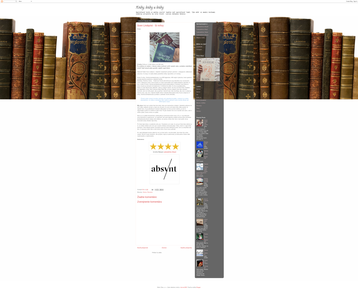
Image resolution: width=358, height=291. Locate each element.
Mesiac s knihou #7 (206, 252)
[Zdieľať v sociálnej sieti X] (159, 190)
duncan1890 (183, 287)
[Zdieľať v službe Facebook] (161, 190)
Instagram (199, 49)
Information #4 (206, 221)
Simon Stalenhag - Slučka (206, 122)
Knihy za (198, 97)
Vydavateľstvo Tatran (202, 32)
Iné (197, 94)
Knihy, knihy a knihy (150, 8)
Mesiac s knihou (200, 103)
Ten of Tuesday (206, 200)
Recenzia (149, 192)
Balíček (198, 89)
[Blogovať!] (157, 190)
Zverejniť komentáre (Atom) (169, 252)
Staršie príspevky (186, 248)
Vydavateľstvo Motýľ (202, 29)
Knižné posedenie (201, 100)
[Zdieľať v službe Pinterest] (163, 190)
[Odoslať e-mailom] (156, 190)
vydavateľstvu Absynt (170, 152)
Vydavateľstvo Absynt (202, 35)
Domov (145, 192)
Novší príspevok (142, 248)
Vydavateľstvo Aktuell (202, 26)
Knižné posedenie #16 (206, 180)
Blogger (198, 287)
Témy (198, 108)
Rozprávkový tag (206, 143)
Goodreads (199, 46)
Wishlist (198, 111)
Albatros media (200, 37)
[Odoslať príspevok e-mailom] (152, 189)
